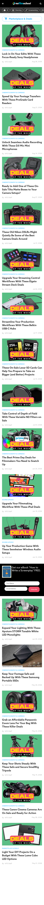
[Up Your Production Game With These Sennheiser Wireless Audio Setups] (22, 528)
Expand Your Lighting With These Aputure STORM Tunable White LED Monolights (21, 631)
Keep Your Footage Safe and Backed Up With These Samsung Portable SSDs (20, 677)
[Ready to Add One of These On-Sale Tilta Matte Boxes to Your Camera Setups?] (22, 168)
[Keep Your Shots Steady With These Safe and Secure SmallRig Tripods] (22, 746)
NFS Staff (8, 62)
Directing (18, 10)
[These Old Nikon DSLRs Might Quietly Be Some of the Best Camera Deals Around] (22, 214)
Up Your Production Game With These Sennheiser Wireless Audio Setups (21, 549)
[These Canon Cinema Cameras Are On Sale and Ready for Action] (22, 791)
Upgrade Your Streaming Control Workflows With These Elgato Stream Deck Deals (21, 281)
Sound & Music (8, 500)
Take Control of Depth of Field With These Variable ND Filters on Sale (21, 417)
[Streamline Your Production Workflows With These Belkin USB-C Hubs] (22, 304)
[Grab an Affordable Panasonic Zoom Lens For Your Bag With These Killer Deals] (22, 702)
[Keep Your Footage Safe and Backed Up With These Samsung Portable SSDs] (22, 656)
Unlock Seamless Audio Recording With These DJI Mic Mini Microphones (22, 146)
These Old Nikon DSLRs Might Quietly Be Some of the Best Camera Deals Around (19, 235)
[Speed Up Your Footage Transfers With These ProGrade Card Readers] (22, 78)
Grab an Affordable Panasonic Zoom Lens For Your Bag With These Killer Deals (19, 723)
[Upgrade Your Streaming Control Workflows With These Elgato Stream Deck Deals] (22, 260)
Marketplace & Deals (10, 848)
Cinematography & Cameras (13, 50)
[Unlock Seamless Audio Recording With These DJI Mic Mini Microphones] (22, 124)
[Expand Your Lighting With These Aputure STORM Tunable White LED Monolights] (22, 610)
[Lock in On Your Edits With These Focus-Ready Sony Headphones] (22, 36)
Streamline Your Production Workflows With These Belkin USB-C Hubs (19, 325)
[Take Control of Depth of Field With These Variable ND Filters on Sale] (22, 396)
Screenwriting (33, 10)
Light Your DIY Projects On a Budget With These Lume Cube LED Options (20, 855)
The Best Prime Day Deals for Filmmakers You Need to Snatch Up (20, 461)
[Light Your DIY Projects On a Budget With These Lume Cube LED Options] (22, 834)
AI (7, 10)
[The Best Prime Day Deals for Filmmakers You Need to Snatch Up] (22, 439)
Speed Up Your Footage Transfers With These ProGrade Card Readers (21, 100)
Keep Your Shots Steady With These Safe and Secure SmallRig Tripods (20, 767)
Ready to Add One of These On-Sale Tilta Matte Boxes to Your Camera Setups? (20, 189)
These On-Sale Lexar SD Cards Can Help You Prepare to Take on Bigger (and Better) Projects (22, 371)
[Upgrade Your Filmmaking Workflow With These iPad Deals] (22, 485)
